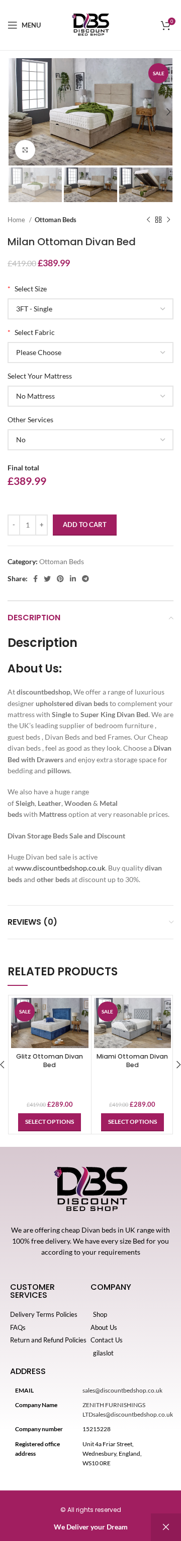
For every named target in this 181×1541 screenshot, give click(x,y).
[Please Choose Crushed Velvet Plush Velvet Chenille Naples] (90, 352)
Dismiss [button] (166, 1527)
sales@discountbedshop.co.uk (122, 1390)
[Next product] (168, 220)
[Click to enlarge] (25, 150)
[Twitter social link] (47, 578)
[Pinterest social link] (60, 578)
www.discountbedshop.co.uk (60, 868)
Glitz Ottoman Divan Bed (49, 1061)
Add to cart (85, 525)
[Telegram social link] (85, 578)
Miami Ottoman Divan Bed (132, 1061)
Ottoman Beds (55, 220)
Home (17, 220)
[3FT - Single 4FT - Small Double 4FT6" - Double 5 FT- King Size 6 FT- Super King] (90, 308)
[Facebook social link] (35, 578)
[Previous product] (148, 220)
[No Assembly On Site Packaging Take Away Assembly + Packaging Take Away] (90, 439)
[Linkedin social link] (73, 578)
